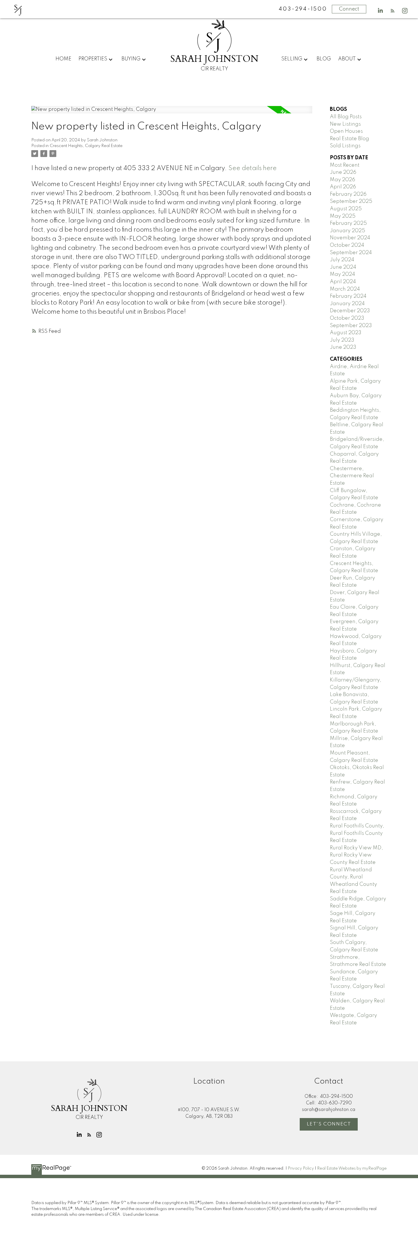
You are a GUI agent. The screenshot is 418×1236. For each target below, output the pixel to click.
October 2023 (347, 318)
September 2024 (351, 252)
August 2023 (345, 332)
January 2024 (347, 303)
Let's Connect (329, 1124)
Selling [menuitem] (291, 59)
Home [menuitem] (63, 59)
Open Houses (346, 131)
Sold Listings (345, 145)
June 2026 (343, 172)
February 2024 (348, 296)
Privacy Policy (301, 1168)
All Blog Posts (346, 116)
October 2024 (347, 245)
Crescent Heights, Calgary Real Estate (86, 146)
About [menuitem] (347, 59)
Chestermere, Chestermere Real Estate (352, 476)
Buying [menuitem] (130, 59)
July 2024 (342, 259)
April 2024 (343, 281)
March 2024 (345, 289)
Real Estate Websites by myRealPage (352, 1168)
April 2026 (343, 186)
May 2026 (342, 179)
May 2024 (342, 274)
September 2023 (351, 325)
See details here (252, 168)
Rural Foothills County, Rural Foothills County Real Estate (357, 833)
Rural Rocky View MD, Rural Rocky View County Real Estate (356, 855)
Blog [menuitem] (323, 59)
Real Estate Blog (349, 138)
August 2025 (346, 208)
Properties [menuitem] (92, 59)
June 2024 (343, 267)
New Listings (345, 124)
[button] (380, 10)
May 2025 (342, 216)
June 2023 (343, 347)
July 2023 (342, 340)
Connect (349, 9)
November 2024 (350, 237)
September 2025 (351, 201)
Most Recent (344, 165)
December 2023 (350, 310)
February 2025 (348, 223)
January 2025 (347, 230)
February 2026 (348, 194)
